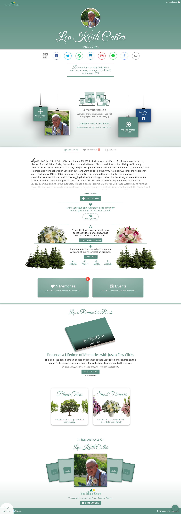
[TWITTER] (68, 56)
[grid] (90, 116)
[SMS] (113, 56)
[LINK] (136, 56)
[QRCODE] (45, 56)
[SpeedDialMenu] (175, 508)
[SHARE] (124, 56)
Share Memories (91, 503)
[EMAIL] (102, 56)
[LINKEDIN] (90, 56)
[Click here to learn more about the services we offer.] (90, 493)
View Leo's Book (90, 372)
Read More (90, 193)
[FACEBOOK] (56, 56)
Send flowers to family (90, 240)
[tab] (71, 149)
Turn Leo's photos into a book (94, 124)
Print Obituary (92, 198)
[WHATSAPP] (79, 56)
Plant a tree (90, 257)
